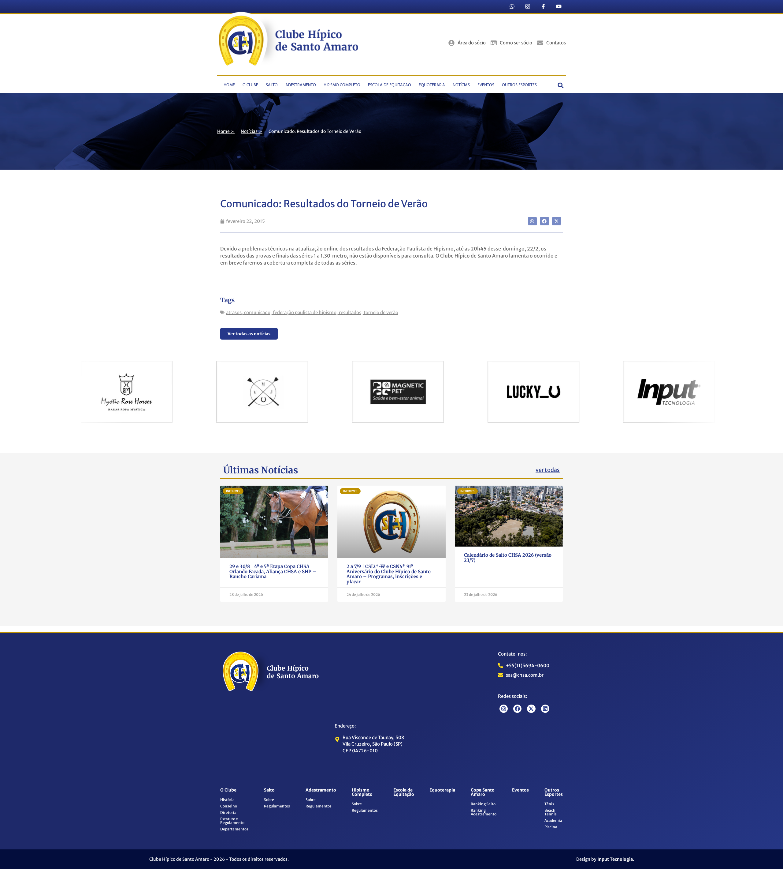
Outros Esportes (519, 85)
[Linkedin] (545, 709)
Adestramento (300, 85)
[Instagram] (527, 6)
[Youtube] (558, 6)
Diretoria (228, 812)
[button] (560, 85)
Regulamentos (277, 806)
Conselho (228, 806)
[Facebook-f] (543, 6)
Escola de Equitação (389, 85)
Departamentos (234, 829)
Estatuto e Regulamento (232, 821)
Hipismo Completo (342, 85)
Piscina (550, 827)
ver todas (548, 469)
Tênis (549, 804)
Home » (226, 131)
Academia (553, 820)
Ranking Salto (483, 804)
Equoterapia (432, 85)
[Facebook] (517, 709)
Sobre (269, 799)
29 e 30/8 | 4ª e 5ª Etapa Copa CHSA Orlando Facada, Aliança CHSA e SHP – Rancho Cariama (272, 571)
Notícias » (251, 131)
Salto (272, 85)
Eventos (485, 85)
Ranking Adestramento (483, 812)
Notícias (461, 85)
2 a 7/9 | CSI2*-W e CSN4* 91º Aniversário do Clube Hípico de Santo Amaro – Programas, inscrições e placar (389, 574)
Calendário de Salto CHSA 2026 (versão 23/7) (507, 557)
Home (229, 85)
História (227, 799)
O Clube (250, 85)
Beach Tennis (550, 812)
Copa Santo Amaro (483, 792)
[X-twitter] (531, 709)
